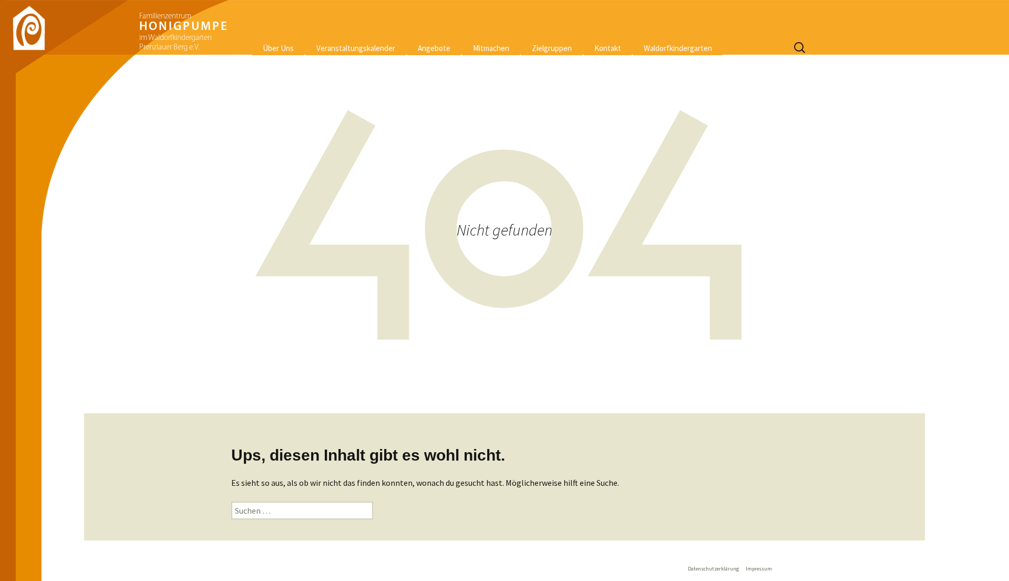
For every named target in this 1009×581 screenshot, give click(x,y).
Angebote (434, 48)
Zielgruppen (552, 48)
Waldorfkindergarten (678, 48)
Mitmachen (491, 48)
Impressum (759, 568)
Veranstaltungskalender (355, 48)
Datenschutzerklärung (713, 568)
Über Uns (278, 48)
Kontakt (607, 48)
